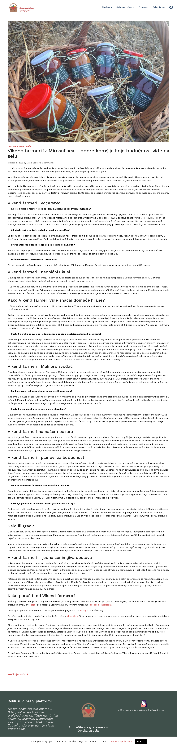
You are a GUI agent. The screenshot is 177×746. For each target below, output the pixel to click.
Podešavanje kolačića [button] (121, 741)
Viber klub (72, 616)
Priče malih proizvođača (19, 146)
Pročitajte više (17, 674)
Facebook (94, 604)
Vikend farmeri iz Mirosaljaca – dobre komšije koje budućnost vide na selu (88, 153)
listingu (84, 610)
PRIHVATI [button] (141, 741)
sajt (33, 604)
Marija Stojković (34, 163)
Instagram (106, 604)
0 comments (48, 163)
